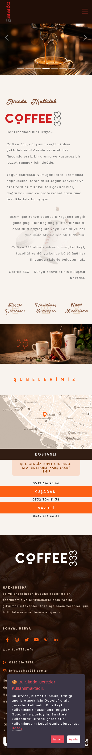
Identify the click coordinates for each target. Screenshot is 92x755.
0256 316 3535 (21, 662)
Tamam (57, 739)
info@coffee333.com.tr (28, 671)
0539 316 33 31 (46, 515)
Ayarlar (74, 739)
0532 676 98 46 (46, 483)
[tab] (46, 462)
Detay (17, 728)
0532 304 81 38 (46, 499)
